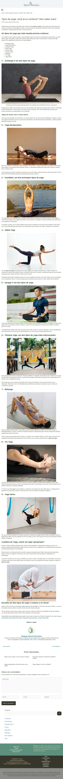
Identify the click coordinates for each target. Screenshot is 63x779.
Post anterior (6, 646)
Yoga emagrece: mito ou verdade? (41, 664)
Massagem (8, 730)
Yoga (6, 738)
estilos (23, 606)
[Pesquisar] (59, 713)
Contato (16, 748)
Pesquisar (7, 710)
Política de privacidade (16, 750)
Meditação (7, 732)
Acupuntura (8, 718)
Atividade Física (9, 724)
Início (3, 13)
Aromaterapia (8, 721)
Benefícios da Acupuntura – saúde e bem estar (35, 617)
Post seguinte (56, 646)
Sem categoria (9, 735)
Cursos (7, 727)
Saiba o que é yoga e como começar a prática (16, 656)
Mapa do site (16, 751)
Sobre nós (16, 746)
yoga (19, 611)
